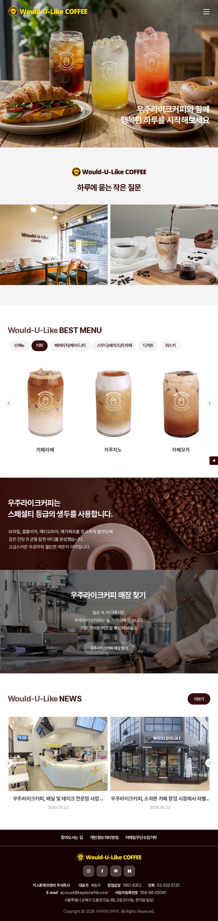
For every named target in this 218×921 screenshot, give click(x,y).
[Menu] (206, 11)
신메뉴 (18, 345)
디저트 (147, 345)
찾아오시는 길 (72, 837)
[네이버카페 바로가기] (129, 871)
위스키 (169, 345)
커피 (38, 345)
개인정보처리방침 (104, 837)
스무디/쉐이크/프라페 (113, 345)
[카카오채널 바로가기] (115, 871)
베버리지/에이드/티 (69, 345)
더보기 (198, 699)
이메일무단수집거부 (141, 837)
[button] (8, 402)
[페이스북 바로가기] (102, 871)
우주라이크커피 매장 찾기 (109, 647)
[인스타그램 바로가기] (88, 871)
